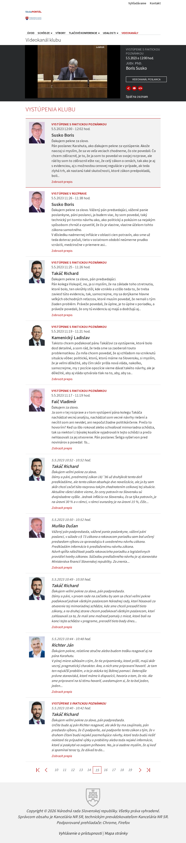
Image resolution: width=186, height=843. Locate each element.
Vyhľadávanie (137, 3)
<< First (40, 769)
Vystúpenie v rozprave (69, 193)
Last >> (145, 769)
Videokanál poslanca (146, 79)
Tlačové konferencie (83, 33)
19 (130, 769)
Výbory (61, 33)
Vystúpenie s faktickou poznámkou (79, 124)
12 (72, 769)
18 (122, 769)
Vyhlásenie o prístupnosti (80, 833)
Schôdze (44, 33)
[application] (72, 71)
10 (56, 769)
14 (89, 769)
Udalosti (109, 33)
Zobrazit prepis (62, 182)
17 (113, 769)
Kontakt (155, 3)
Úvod (30, 33)
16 (105, 769)
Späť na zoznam (137, 96)
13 (81, 769)
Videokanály (130, 33)
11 (64, 769)
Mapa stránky (116, 833)
